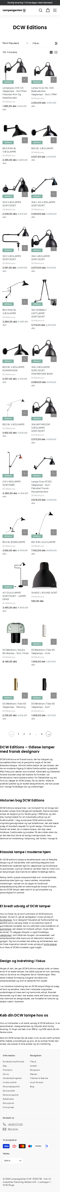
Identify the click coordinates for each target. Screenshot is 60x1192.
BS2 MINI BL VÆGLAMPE (9, 312)
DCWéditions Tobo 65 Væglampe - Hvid (43, 651)
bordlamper (6, 920)
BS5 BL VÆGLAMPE (42, 148)
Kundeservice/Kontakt (13, 1061)
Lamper (33, 1066)
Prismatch (7, 1070)
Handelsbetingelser (12, 1078)
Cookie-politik (10, 1082)
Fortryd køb (8, 1107)
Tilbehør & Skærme (39, 1078)
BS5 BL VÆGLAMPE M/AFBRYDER (13, 369)
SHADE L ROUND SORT (44, 592)
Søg (4, 1066)
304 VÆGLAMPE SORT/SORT (40, 258)
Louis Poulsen (36, 1082)
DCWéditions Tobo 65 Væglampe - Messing (14, 705)
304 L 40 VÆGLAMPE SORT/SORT (43, 204)
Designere (35, 1070)
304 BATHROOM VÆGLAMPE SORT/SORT (40, 428)
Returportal (8, 1103)
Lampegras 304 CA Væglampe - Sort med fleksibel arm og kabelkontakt (14, 92)
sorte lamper (50, 944)
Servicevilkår (9, 1091)
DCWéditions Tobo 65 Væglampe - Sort (43, 705)
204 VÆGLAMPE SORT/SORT (11, 204)
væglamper (6, 935)
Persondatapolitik (11, 1086)
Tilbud (33, 1061)
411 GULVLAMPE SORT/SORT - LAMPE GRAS (14, 596)
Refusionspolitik (10, 1095)
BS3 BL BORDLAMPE (13, 542)
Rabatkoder (8, 1099)
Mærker (33, 1074)
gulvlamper (5, 929)
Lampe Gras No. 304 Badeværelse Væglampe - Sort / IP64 (44, 91)
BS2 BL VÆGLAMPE (13, 424)
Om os (6, 1074)
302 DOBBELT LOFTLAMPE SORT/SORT (39, 313)
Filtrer (36, 43)
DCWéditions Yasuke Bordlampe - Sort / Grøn (15, 651)
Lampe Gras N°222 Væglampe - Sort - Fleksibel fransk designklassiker (41, 486)
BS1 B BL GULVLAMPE (43, 542)
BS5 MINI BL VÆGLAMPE (9, 150)
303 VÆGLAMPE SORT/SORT (11, 258)
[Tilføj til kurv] (25, 80)
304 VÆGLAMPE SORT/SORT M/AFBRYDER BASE (42, 370)
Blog (32, 1086)
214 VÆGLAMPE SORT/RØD (11, 483)
